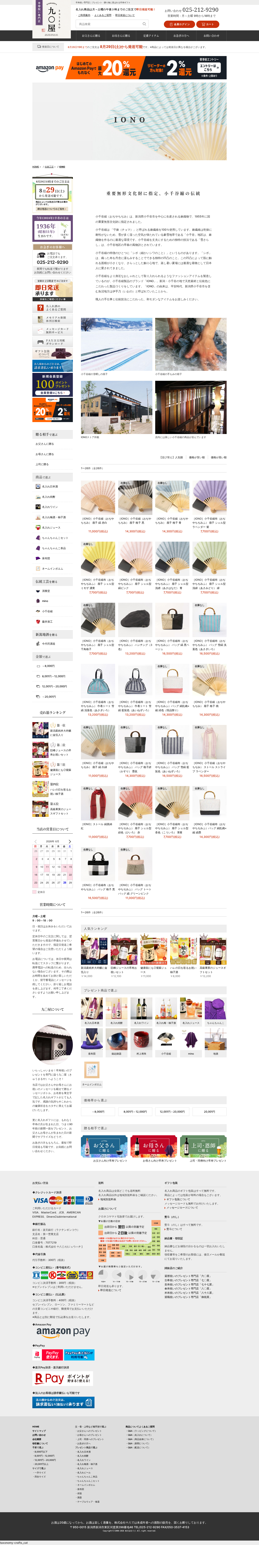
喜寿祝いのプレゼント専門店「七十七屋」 (189, 1284)
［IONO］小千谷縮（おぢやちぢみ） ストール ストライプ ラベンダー (209, 767)
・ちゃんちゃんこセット (87, 1480)
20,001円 (209, 1111)
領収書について (40, 1443)
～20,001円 (49, 696)
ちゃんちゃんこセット (55, 537)
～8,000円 (98, 1111)
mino (45, 601)
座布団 (46, 558)
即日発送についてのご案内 (50, 208)
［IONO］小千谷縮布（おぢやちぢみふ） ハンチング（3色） (135, 645)
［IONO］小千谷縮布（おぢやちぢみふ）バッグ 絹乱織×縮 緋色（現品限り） (172, 706)
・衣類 (78, 1493)
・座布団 (79, 1489)
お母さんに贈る (121, 35)
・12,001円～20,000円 (44, 1460)
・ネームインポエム (85, 1484)
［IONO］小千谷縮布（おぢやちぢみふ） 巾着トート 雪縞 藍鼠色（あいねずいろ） (134, 706)
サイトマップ (39, 1430)
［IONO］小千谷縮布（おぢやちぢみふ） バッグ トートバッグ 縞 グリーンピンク (134, 889)
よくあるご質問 (102, 15)
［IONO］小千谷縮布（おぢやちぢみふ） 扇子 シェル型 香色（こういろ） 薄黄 (171, 828)
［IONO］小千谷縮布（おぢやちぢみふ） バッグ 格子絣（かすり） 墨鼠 (134, 767)
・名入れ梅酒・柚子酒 (86, 1464)
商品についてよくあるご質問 (140, 1426)
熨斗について (174, 1229)
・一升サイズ (39, 1472)
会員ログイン (181, 24)
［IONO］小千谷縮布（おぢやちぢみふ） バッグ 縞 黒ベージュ (172, 645)
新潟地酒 (47, 634)
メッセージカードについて (182, 1207)
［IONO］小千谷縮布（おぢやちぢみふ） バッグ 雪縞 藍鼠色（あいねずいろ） (172, 767)
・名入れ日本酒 (83, 1451)
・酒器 (78, 1497)
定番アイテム (151, 35)
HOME (35, 1426)
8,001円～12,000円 (135, 1111)
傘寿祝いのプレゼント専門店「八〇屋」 (188, 1288)
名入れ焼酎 (48, 496)
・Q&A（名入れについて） (139, 1435)
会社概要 (36, 1439)
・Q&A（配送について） (138, 1447)
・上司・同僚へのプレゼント (89, 1439)
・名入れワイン (83, 1460)
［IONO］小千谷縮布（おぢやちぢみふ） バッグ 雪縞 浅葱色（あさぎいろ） (209, 645)
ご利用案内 (84, 15)
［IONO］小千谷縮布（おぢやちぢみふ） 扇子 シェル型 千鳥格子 (97, 645)
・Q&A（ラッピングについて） (141, 1430)
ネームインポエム (52, 568)
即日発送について (125, 15)
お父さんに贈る (91, 35)
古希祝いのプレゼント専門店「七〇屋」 (188, 1280)
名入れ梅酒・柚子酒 (54, 517)
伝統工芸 (47, 581)
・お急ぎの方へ (83, 1443)
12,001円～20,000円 (172, 1111)
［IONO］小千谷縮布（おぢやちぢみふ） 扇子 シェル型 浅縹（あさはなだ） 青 (171, 584)
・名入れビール (83, 1472)
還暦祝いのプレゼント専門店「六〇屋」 (188, 1276)
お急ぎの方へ (181, 35)
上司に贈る (42, 464)
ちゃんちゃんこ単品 (54, 548)
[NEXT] (69, 841)
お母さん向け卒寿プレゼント (160, 1160)
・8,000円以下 (40, 1451)
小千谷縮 (47, 611)
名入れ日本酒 (50, 486)
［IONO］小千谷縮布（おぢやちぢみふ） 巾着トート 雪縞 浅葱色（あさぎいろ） (97, 706)
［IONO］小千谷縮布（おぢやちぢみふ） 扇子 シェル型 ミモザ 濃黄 (97, 584)
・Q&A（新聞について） (138, 1443)
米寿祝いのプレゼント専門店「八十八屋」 (189, 1292)
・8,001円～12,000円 (43, 1455)
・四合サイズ (39, 1476)
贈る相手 (47, 434)
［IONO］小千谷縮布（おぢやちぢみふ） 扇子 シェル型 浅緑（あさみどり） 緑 (209, 584)
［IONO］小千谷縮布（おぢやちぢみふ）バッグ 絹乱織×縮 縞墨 (209, 828)
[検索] (144, 24)
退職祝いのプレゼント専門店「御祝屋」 (188, 1297)
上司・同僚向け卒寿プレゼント (208, 1160)
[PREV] (36, 841)
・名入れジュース (84, 1468)
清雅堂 (46, 590)
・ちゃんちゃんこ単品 (86, 1476)
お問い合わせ (211, 35)
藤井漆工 (47, 621)
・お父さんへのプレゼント (88, 1430)
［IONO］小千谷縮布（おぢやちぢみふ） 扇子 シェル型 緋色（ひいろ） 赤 (134, 828)
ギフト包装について (178, 1199)
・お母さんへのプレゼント (88, 1435)
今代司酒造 (48, 643)
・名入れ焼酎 (81, 1455)
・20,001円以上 (40, 1464)
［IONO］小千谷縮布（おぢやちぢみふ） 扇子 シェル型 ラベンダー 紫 (209, 523)
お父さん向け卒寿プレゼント (110, 1160)
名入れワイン (50, 506)
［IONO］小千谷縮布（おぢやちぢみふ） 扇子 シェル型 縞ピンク (134, 584)
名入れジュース (51, 527)
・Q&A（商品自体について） (140, 1439)
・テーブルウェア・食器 (87, 1501)
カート (209, 24)
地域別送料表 (108, 1199)
